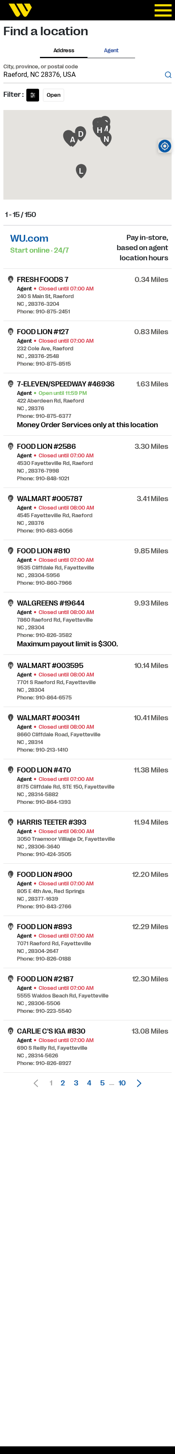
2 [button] (63, 1083)
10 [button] (122, 1083)
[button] (137, 1083)
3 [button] (76, 1083)
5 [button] (102, 1083)
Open (53, 95)
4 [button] (89, 1083)
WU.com (29, 238)
